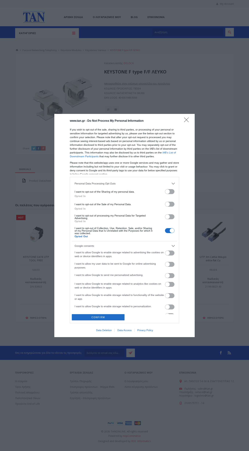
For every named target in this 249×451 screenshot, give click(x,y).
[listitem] (124, 184)
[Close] (187, 121)
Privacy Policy (145, 330)
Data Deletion (104, 330)
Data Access (124, 330)
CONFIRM (98, 317)
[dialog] (124, 225)
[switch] (169, 191)
